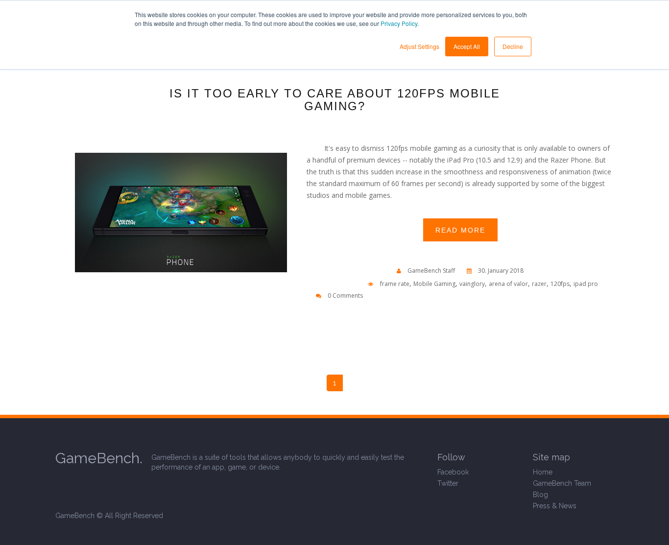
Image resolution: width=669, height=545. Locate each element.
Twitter (447, 483)
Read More (460, 230)
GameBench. (99, 458)
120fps (560, 284)
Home (542, 472)
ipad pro (585, 284)
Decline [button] (512, 46)
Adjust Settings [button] (419, 46)
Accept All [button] (467, 46)
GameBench (75, 516)
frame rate (394, 284)
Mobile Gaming (434, 284)
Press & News (554, 506)
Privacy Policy (399, 23)
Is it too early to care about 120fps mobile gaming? (334, 100)
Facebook (453, 472)
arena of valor (508, 284)
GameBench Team (562, 483)
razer (539, 284)
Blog (540, 494)
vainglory (472, 284)
